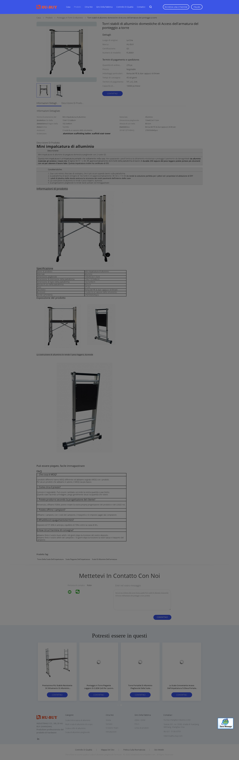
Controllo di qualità (124, 7)
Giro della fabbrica (104, 7)
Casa (68, 7)
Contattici (141, 7)
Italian (196, 7)
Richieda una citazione (176, 7)
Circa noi (89, 7)
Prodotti (77, 7)
